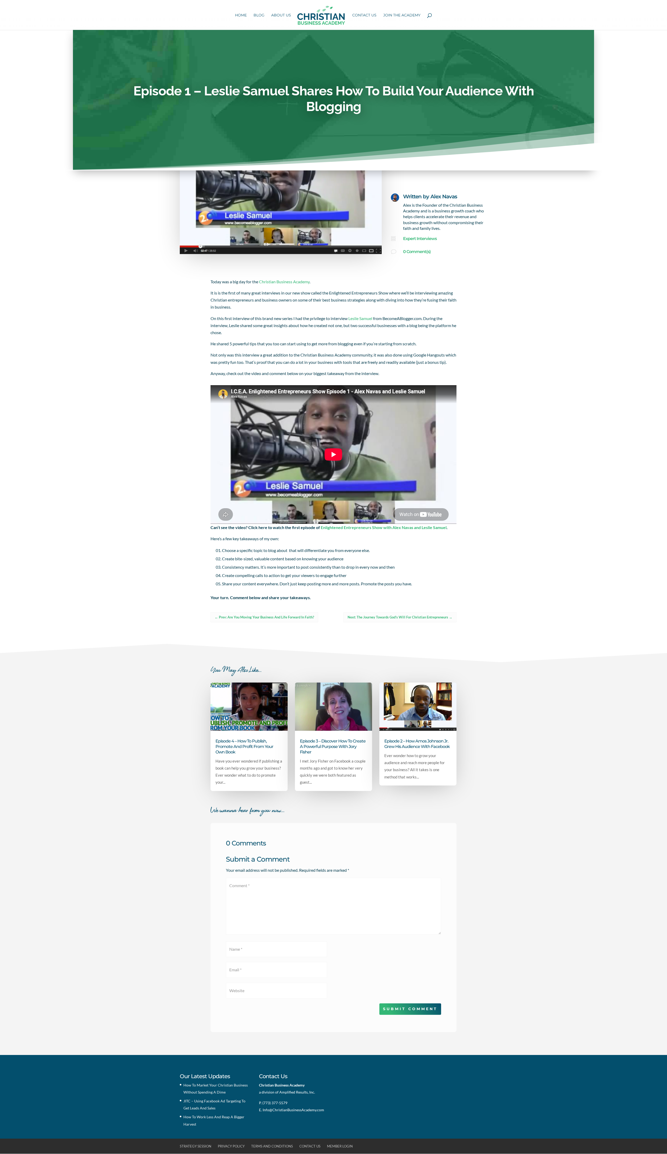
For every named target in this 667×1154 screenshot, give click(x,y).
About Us (281, 15)
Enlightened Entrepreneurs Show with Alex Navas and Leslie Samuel (384, 527)
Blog (259, 15)
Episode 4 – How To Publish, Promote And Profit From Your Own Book (244, 746)
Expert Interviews (420, 238)
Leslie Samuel (360, 318)
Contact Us (364, 15)
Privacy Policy (231, 1146)
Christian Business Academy (284, 281)
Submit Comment (410, 1008)
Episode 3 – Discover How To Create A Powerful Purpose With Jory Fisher (333, 746)
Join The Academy (402, 15)
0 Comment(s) (417, 251)
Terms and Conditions (272, 1146)
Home (241, 15)
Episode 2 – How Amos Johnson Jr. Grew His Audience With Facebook (417, 744)
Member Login (340, 1146)
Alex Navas (443, 196)
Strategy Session (195, 1146)
